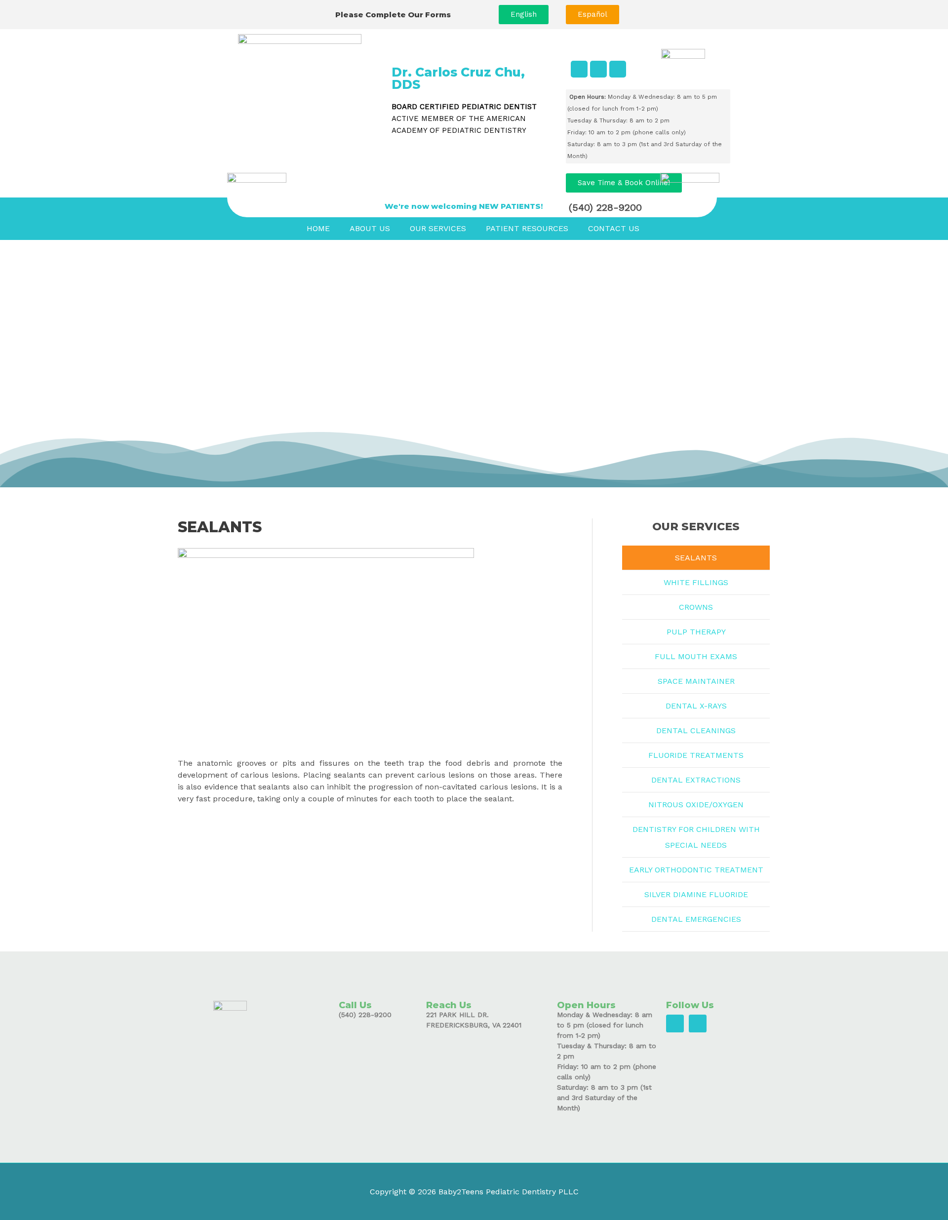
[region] (474, 363)
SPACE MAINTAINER (696, 681)
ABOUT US (370, 228)
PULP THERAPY (696, 631)
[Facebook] (579, 69)
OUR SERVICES (438, 228)
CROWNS (696, 607)
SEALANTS (696, 557)
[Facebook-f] (675, 1023)
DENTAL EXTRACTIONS (696, 780)
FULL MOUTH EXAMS (696, 656)
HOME (318, 228)
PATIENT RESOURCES (527, 228)
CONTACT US (613, 228)
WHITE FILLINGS (696, 582)
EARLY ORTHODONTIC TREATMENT (696, 869)
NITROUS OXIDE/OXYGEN (696, 804)
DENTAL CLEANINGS (696, 730)
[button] (524, 14)
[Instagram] (617, 69)
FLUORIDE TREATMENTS (696, 755)
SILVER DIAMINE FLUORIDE (696, 894)
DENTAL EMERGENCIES (696, 919)
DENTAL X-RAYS (696, 705)
